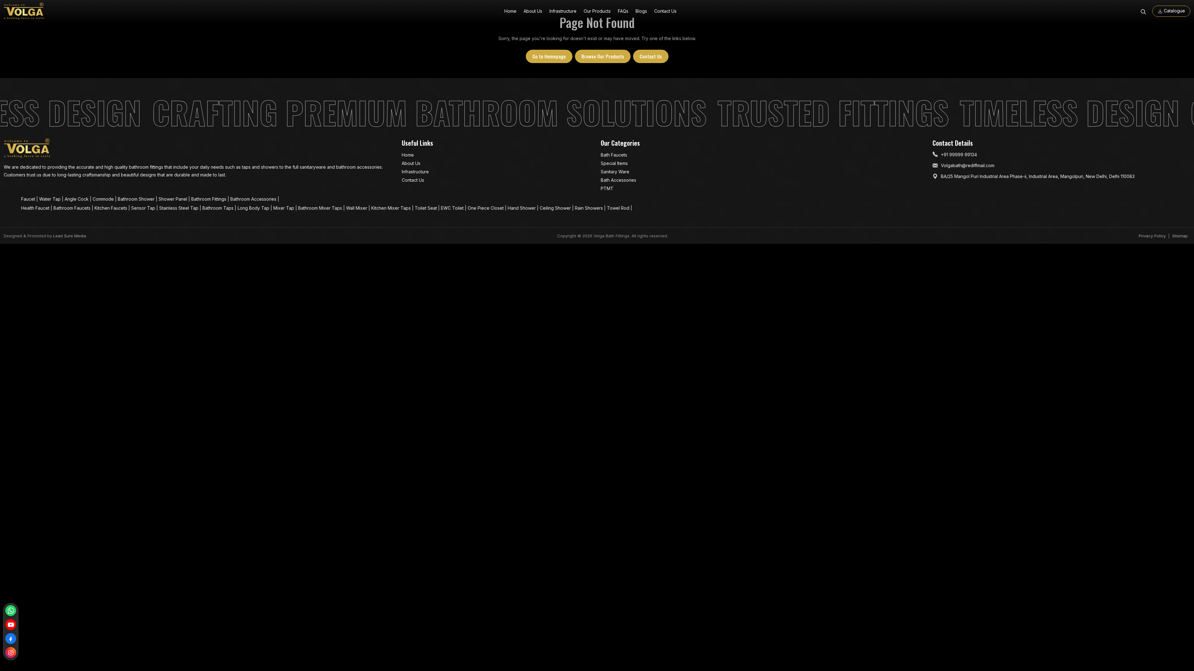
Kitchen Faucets (111, 208)
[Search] (1143, 11)
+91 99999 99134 (959, 154)
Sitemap (1180, 235)
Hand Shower (522, 208)
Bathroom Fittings (209, 199)
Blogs (641, 11)
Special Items (614, 163)
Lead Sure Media (69, 235)
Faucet (28, 199)
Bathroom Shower (137, 199)
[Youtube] (10, 624)
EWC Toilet (453, 208)
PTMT (607, 188)
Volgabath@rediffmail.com (967, 165)
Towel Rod (619, 208)
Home (510, 11)
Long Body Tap (254, 208)
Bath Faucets (614, 154)
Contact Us (665, 11)
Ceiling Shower (556, 208)
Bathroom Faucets (72, 208)
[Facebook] (10, 638)
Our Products (597, 11)
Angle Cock (77, 199)
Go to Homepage (549, 56)
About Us (533, 11)
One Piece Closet (486, 208)
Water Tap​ (50, 199)
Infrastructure (562, 11)
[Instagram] (10, 652)
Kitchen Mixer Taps (391, 208)
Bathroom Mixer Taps (320, 208)
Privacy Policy (1152, 235)
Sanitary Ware (615, 171)
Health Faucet (36, 208)
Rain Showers (589, 208)
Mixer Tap (284, 208)
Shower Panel (173, 199)
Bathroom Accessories (254, 199)
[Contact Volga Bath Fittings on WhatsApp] (10, 610)
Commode (104, 199)
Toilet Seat (426, 208)
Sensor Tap (143, 208)
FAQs (623, 11)
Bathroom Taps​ (218, 208)
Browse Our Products (602, 56)
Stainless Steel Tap (179, 208)
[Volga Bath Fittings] (24, 11)
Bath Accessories (618, 180)
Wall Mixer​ (357, 208)
